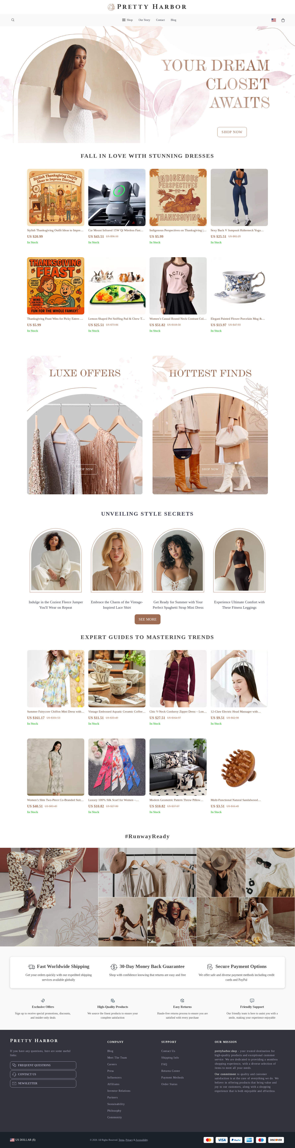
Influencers (114, 1077)
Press (110, 1070)
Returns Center (170, 1070)
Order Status (169, 1084)
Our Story (144, 20)
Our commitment (225, 1074)
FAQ (164, 1064)
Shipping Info (170, 1057)
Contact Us (168, 1051)
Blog (173, 20)
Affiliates (113, 1084)
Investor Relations (118, 1090)
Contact (160, 20)
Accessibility (142, 1140)
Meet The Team (117, 1057)
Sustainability (116, 1104)
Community (114, 1117)
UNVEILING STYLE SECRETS (147, 514)
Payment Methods (172, 1077)
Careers (112, 1064)
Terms (121, 1140)
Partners (112, 1097)
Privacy (129, 1140)
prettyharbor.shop (226, 1051)
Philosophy (114, 1110)
